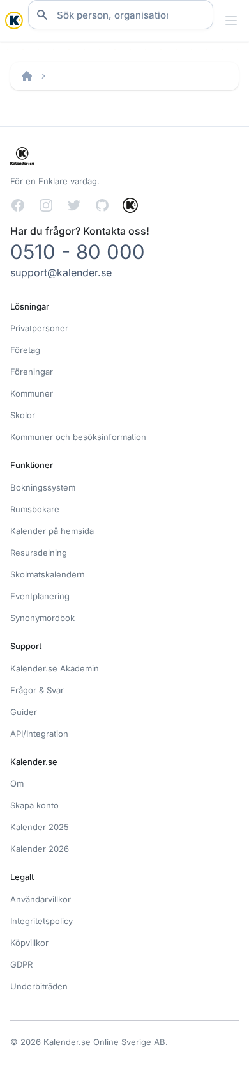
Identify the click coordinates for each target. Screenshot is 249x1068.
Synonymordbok (42, 618)
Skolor (22, 415)
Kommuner (31, 393)
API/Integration (39, 733)
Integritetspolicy (41, 921)
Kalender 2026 (39, 849)
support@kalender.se (61, 272)
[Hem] (26, 76)
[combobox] (120, 14)
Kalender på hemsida (52, 531)
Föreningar (31, 371)
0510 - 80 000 (77, 251)
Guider (23, 712)
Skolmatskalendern (47, 574)
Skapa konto (34, 805)
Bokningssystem (42, 487)
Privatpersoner (39, 328)
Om (17, 783)
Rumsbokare (34, 509)
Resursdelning (38, 552)
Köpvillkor (29, 943)
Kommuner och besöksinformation (78, 437)
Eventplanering (40, 596)
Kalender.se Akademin (54, 668)
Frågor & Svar (37, 690)
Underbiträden (39, 986)
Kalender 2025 (39, 827)
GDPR (21, 964)
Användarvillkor (40, 899)
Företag (25, 350)
